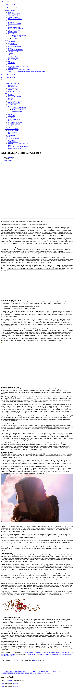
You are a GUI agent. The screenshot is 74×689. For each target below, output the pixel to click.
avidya (6, 671)
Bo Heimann (9, 157)
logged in (11, 680)
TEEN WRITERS (17, 38)
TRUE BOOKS (13, 17)
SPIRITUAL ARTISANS (15, 28)
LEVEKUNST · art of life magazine (37, 671)
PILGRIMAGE (12, 59)
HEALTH (11, 48)
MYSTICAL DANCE (14, 24)
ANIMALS (11, 43)
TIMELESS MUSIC (14, 30)
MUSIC (10, 25)
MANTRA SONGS (14, 27)
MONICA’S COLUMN (19, 35)
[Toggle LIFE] (32, 113)
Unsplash (36, 660)
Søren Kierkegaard (39, 673)
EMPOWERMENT (14, 14)
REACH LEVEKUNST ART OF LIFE (19, 69)
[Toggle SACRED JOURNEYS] (32, 129)
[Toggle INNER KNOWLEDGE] (32, 83)
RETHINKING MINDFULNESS (23, 673)
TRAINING (11, 63)
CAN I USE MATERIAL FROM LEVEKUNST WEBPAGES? (27, 71)
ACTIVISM (11, 41)
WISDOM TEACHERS (15, 19)
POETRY (11, 22)
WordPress (15, 683)
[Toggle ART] (32, 93)
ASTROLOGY (12, 45)
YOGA (10, 54)
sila (33, 673)
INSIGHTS (11, 12)
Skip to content (5, 1)
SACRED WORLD (14, 51)
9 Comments (8, 160)
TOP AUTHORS (13, 68)
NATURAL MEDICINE (15, 50)
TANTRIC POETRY (14, 15)
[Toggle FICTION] (32, 106)
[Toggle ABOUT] (32, 137)
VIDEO (10, 53)
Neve (2, 683)
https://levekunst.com (21, 671)
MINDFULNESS (13, 58)
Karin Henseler (16, 660)
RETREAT (11, 61)
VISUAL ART (12, 32)
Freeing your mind (32, 654)
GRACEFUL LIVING (14, 46)
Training (47, 673)
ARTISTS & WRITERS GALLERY (19, 66)
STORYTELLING (17, 37)
